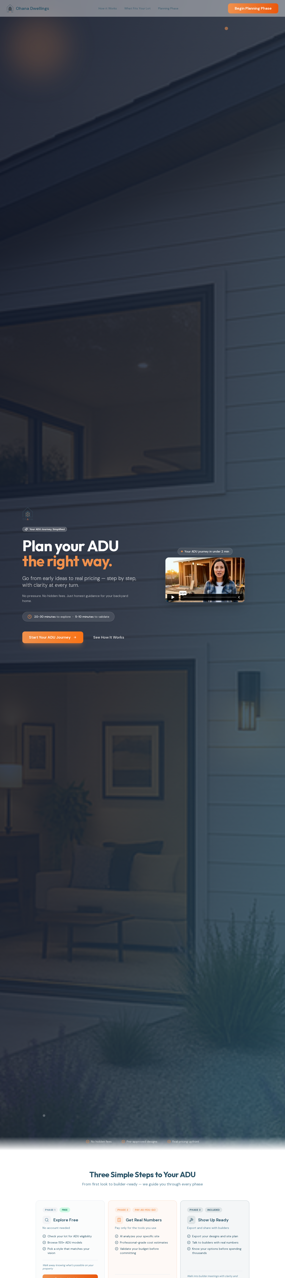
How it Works (107, 8)
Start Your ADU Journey (50, 637)
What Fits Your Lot (137, 8)
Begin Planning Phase (253, 8)
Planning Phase (168, 8)
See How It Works (108, 637)
